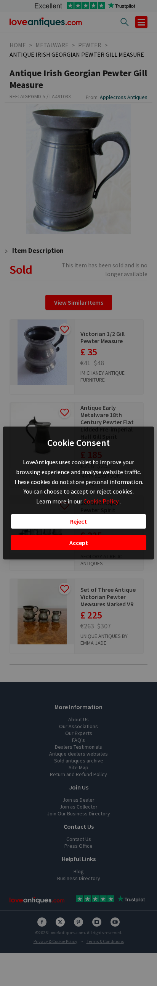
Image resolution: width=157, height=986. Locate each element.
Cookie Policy (101, 501)
